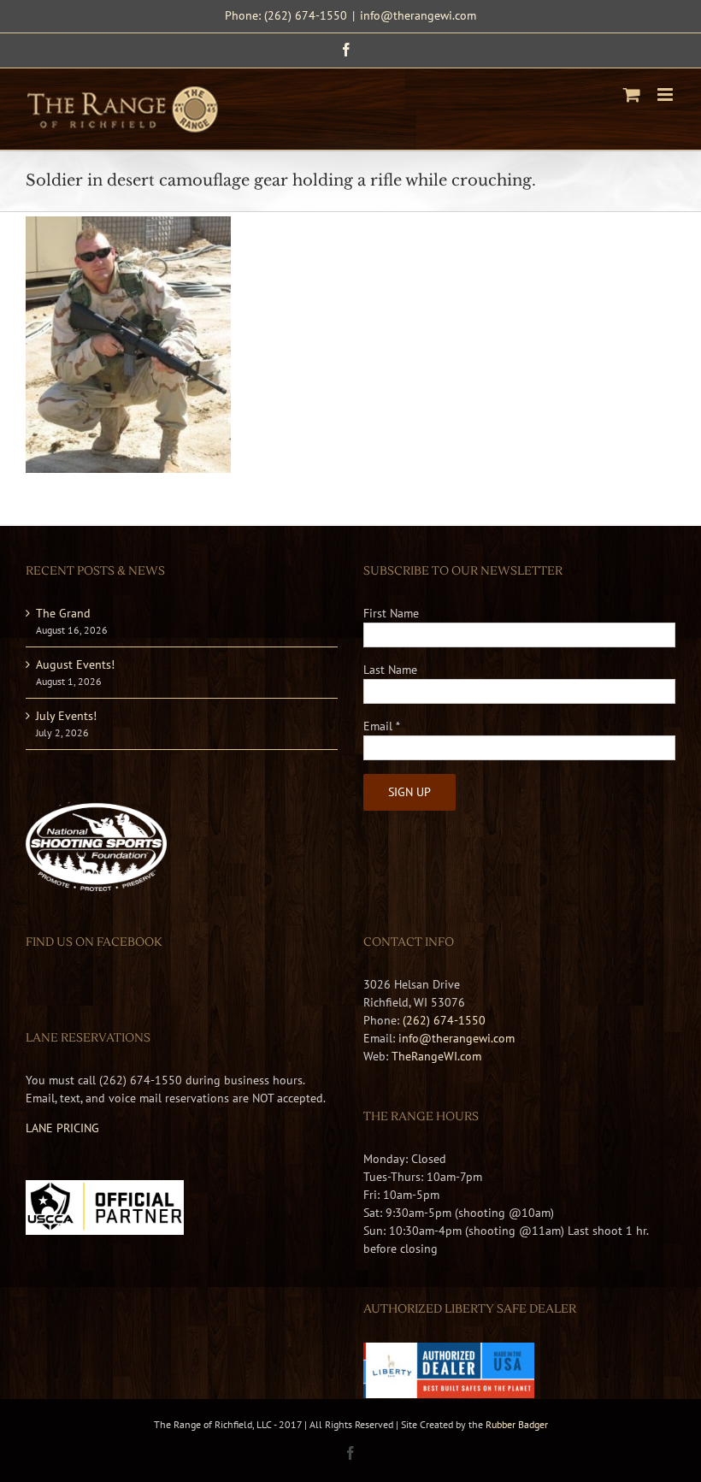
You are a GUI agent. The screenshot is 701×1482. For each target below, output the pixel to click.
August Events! (75, 664)
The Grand (63, 613)
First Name (391, 613)
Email (381, 726)
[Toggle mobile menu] (666, 94)
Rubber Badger (517, 1424)
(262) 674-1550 (444, 1020)
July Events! (66, 715)
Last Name (390, 669)
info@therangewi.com (418, 15)
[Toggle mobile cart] (631, 94)
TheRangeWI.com (436, 1056)
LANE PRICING (62, 1128)
